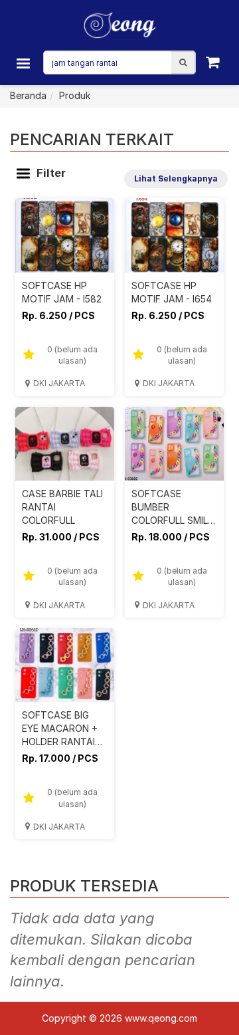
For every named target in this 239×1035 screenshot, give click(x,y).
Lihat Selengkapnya (176, 178)
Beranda (28, 95)
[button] (183, 62)
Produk (74, 95)
